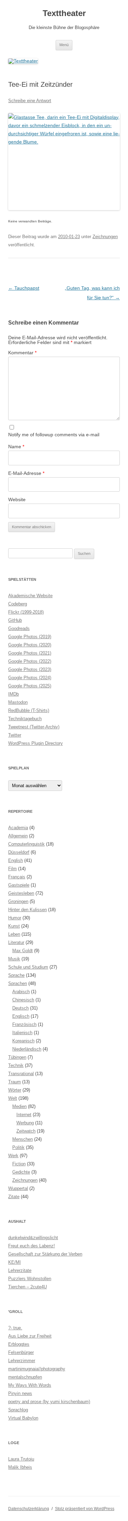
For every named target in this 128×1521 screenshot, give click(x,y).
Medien (19, 1106)
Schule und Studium (28, 967)
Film (12, 868)
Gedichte (21, 1172)
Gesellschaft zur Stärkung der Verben (45, 1254)
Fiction (19, 1163)
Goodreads (19, 628)
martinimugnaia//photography (36, 1368)
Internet (23, 1114)
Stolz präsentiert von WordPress (84, 1508)
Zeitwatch (25, 1131)
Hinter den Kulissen (27, 909)
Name (16, 446)
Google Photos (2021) (29, 653)
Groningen (18, 901)
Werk (13, 1155)
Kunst (14, 926)
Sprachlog (18, 1409)
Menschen (22, 1139)
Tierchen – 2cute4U (27, 1286)
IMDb (13, 694)
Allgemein (18, 835)
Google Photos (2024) (29, 677)
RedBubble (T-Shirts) (28, 710)
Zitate (13, 1196)
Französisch (24, 1024)
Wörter (14, 1090)
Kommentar (22, 352)
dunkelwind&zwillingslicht (33, 1237)
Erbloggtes (18, 1344)
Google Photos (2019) (29, 636)
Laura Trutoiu (21, 1459)
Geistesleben (21, 893)
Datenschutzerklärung (28, 1508)
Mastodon (18, 702)
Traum (14, 1081)
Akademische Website (30, 595)
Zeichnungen (105, 236)
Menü (64, 45)
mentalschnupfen (25, 1377)
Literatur (16, 942)
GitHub (15, 620)
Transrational (21, 1073)
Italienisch (22, 1032)
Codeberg (17, 603)
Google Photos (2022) (29, 661)
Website (17, 499)
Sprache (16, 975)
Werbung (25, 1122)
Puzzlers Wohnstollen (29, 1278)
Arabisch (21, 991)
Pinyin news (20, 1393)
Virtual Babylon (23, 1418)
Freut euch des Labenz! (31, 1245)
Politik (18, 1147)
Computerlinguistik (26, 844)
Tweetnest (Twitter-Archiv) (33, 726)
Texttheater (64, 13)
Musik (14, 958)
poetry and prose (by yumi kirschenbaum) (49, 1401)
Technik (16, 1065)
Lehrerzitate (19, 1270)
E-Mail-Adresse (26, 473)
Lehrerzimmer (21, 1360)
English (15, 860)
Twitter (14, 735)
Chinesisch (23, 999)
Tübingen (17, 1057)
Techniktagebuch (25, 718)
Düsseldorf (18, 852)
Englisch (20, 1016)
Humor (14, 917)
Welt (12, 1098)
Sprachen (17, 983)
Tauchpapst (23, 288)
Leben (14, 934)
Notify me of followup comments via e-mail (53, 434)
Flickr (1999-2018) (26, 612)
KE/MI (14, 1262)
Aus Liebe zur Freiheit (30, 1336)
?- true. (15, 1327)
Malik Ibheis (20, 1467)
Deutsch (20, 1008)
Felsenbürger (21, 1352)
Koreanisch (23, 1040)
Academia (18, 827)
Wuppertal (18, 1188)
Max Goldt (22, 950)
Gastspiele (18, 885)
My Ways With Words (29, 1385)
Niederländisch (26, 1049)
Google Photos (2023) (29, 669)
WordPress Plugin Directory (35, 743)
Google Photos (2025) (29, 685)
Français (16, 876)
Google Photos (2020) (29, 644)
